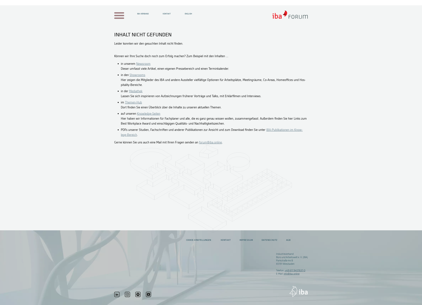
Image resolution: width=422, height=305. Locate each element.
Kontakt (167, 14)
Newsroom (143, 64)
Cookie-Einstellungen (198, 240)
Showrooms (137, 75)
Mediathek (135, 91)
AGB (288, 240)
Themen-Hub (133, 102)
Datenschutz (269, 240)
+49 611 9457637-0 (295, 270)
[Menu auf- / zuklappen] (118, 15)
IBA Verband (143, 14)
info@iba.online (292, 273)
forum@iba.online (210, 142)
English (188, 14)
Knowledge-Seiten (148, 113)
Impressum (246, 240)
